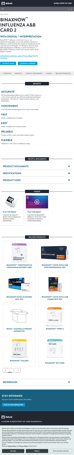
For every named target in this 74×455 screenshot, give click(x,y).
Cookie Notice (12, 446)
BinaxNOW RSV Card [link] (54, 363)
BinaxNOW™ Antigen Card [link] (19, 266)
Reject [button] (37, 451)
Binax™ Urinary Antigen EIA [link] (19, 330)
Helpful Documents (34, 73)
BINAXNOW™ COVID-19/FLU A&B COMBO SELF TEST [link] (55, 298)
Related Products (63, 73)
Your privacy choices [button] (61, 451)
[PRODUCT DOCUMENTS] (69, 166)
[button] (69, 9)
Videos (49, 73)
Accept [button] (13, 451)
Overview (7, 73)
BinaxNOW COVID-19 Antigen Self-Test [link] (19, 298)
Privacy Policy (23, 446)
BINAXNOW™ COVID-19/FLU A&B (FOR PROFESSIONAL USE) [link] (55, 266)
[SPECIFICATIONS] (69, 173)
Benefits (18, 73)
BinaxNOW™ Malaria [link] (19, 361)
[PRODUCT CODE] (69, 180)
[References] (69, 382)
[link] (1, 14)
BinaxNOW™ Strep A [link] (55, 329)
